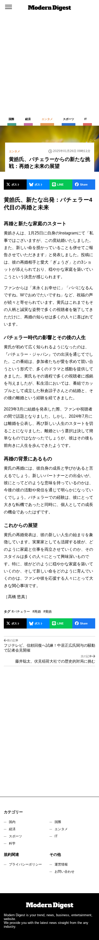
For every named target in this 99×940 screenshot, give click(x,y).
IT (56, 836)
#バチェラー (21, 611)
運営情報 (61, 864)
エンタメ (61, 829)
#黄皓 (47, 611)
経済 (12, 829)
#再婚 (36, 611)
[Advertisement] (49, 52)
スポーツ (15, 836)
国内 (12, 822)
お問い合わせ (64, 871)
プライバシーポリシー (25, 864)
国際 (58, 822)
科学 (12, 843)
